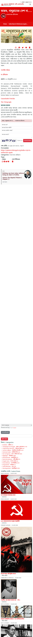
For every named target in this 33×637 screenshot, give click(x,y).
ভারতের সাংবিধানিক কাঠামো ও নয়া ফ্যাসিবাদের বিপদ (12, 619)
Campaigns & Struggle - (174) (14, 447)
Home (5, 24)
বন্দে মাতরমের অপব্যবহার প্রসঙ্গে (8, 495)
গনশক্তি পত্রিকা (5, 70)
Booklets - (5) (7, 445)
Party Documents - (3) (11, 459)
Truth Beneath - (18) (9, 466)
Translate (14, 427)
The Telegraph (6, 102)
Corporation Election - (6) (13, 448)
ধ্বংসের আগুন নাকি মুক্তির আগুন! (8, 574)
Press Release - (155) (10, 463)
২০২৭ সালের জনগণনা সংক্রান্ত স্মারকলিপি (10, 521)
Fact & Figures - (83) (12, 454)
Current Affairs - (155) (12, 450)
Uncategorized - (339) (11, 468)
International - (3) (10, 457)
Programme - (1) (9, 465)
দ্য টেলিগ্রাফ (4, 74)
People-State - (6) (10, 461)
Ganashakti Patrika (8, 98)
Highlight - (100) (9, 456)
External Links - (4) (11, 452)
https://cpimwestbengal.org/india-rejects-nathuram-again (16, 151)
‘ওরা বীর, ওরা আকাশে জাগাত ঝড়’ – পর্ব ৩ (10, 600)
